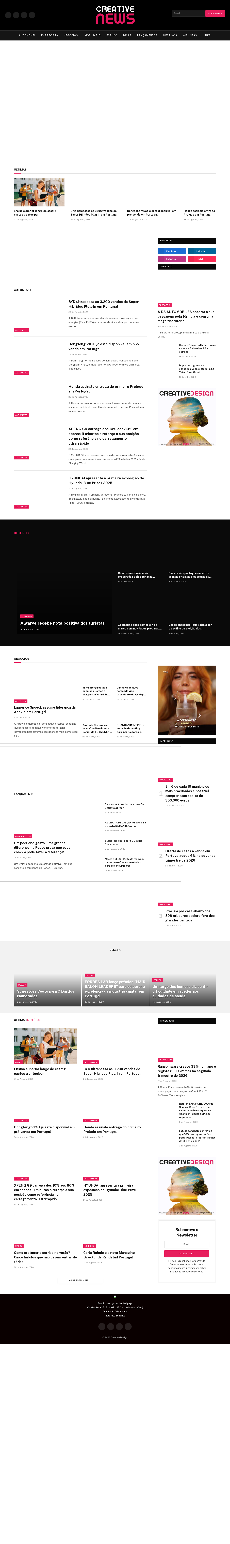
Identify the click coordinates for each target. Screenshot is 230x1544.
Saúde (18, 1246)
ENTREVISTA (49, 35)
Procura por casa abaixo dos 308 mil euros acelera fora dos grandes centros (190, 915)
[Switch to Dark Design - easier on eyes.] (218, 35)
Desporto (164, 305)
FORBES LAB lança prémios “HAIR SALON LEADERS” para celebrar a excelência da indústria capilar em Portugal (115, 989)
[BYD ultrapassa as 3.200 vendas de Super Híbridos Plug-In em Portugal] (135, 88)
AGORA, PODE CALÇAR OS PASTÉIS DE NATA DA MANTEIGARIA (125, 824)
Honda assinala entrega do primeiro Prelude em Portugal (106, 389)
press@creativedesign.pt (119, 1303)
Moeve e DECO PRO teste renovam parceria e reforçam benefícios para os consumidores (124, 862)
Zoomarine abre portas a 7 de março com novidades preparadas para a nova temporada (140, 626)
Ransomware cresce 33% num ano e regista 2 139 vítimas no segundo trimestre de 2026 (187, 1071)
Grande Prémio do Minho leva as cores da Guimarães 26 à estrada (197, 348)
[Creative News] (115, 15)
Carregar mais (78, 1280)
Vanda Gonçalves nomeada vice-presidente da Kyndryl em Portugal (130, 691)
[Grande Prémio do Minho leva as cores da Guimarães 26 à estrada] (167, 349)
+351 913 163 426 (109, 1307)
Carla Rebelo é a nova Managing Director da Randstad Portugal (109, 1255)
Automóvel (117, 98)
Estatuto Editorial (115, 1315)
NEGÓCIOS (71, 35)
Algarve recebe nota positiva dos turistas (62, 623)
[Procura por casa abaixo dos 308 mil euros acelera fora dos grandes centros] (187, 889)
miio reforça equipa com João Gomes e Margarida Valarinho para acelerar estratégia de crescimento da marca (97, 691)
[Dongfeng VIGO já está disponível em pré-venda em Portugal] (196, 88)
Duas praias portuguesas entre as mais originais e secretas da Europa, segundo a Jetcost (189, 575)
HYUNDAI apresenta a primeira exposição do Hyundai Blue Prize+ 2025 (106, 480)
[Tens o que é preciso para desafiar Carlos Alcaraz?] (92, 808)
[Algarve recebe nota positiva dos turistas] (64, 586)
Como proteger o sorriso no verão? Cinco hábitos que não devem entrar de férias (45, 1257)
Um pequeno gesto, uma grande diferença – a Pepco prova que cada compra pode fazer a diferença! (42, 847)
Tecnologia (165, 1060)
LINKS (207, 35)
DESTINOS (170, 35)
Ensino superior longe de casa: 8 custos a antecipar (43, 114)
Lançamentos (23, 836)
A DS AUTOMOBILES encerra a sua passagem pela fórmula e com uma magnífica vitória (186, 316)
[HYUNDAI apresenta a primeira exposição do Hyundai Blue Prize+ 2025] (39, 492)
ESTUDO (112, 35)
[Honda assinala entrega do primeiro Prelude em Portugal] (39, 400)
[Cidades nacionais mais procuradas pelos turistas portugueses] (140, 554)
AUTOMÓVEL (27, 35)
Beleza (22, 985)
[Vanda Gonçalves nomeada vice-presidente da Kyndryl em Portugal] (132, 675)
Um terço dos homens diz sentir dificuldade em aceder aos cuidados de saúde (180, 991)
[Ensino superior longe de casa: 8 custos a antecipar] (53, 88)
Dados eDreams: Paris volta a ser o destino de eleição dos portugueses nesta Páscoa (190, 626)
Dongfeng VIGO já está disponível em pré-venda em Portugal (194, 117)
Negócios (20, 701)
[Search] (223, 35)
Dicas (13, 99)
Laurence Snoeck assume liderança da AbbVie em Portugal (45, 709)
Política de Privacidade (115, 1311)
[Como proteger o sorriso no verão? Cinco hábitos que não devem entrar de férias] (45, 1230)
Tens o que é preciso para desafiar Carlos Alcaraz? (125, 806)
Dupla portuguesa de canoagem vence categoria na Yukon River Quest (196, 369)
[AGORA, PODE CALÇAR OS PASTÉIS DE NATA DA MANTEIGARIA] (92, 827)
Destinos (27, 616)
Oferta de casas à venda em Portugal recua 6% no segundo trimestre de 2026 (190, 855)
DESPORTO (166, 266)
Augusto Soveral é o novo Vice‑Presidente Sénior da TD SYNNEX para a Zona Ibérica (96, 729)
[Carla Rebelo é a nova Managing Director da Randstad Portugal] (115, 1230)
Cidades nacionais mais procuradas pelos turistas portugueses (135, 575)
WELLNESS (190, 35)
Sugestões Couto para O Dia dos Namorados (123, 842)
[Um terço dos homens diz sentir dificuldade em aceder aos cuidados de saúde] (183, 981)
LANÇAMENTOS (147, 35)
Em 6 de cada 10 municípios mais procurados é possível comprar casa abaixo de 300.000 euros (187, 793)
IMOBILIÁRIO (92, 35)
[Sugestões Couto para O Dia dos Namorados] (92, 845)
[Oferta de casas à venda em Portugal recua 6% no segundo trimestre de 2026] (187, 829)
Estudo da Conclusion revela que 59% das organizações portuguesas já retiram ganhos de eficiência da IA (197, 1136)
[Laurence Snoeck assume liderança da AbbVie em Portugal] (46, 685)
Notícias (89, 1246)
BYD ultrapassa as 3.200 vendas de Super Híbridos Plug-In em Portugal (133, 114)
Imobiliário (165, 780)
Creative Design (119, 1337)
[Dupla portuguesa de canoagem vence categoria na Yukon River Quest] (167, 369)
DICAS (127, 35)
